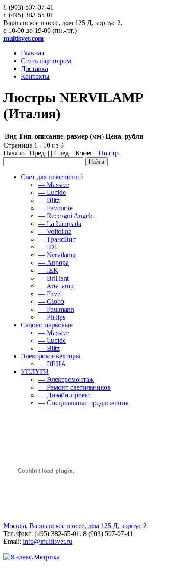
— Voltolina (54, 231)
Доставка (34, 68)
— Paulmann (56, 309)
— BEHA (52, 364)
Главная (32, 53)
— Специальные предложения (83, 403)
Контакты (35, 76)
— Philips (51, 317)
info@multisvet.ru (47, 541)
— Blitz (49, 200)
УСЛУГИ (35, 371)
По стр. (109, 153)
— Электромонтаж (66, 379)
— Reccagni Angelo (66, 215)
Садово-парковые (47, 325)
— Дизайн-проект (64, 395)
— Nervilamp (57, 254)
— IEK (48, 270)
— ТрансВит (57, 239)
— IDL (48, 247)
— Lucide (52, 192)
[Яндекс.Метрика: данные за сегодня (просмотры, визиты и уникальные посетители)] (31, 557)
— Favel (50, 293)
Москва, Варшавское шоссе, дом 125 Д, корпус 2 (75, 525)
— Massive (53, 184)
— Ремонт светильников (74, 387)
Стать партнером (46, 61)
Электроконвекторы (50, 356)
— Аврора (53, 262)
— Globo (51, 301)
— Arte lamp (56, 286)
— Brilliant (53, 278)
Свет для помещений (52, 177)
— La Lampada (59, 223)
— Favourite (55, 208)
